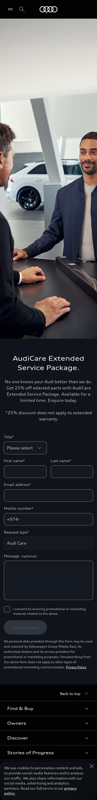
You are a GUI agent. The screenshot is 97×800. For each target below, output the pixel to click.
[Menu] (11, 9)
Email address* (17, 484)
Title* (9, 437)
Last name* (61, 460)
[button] (48, 708)
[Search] (22, 9)
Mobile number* (18, 508)
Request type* (16, 532)
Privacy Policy (76, 667)
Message (20, 556)
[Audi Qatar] (48, 9)
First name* (14, 460)
